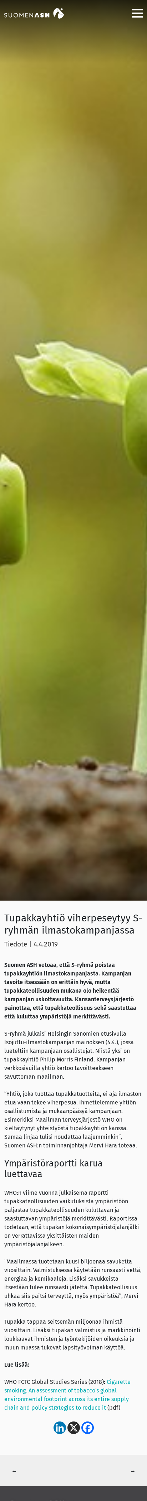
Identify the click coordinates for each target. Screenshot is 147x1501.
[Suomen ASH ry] (40, 13)
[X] (73, 1427)
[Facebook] (87, 1427)
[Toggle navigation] (134, 13)
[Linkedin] (60, 1427)
